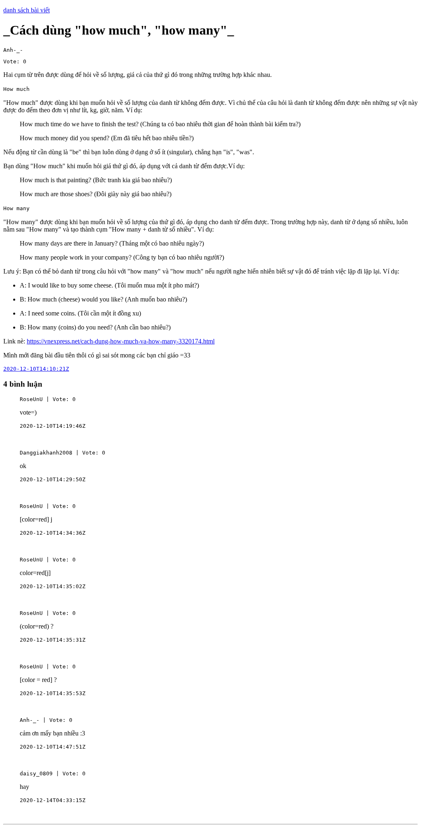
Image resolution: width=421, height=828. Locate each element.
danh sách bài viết (26, 10)
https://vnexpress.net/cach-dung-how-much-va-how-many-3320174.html (121, 341)
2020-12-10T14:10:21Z (36, 369)
